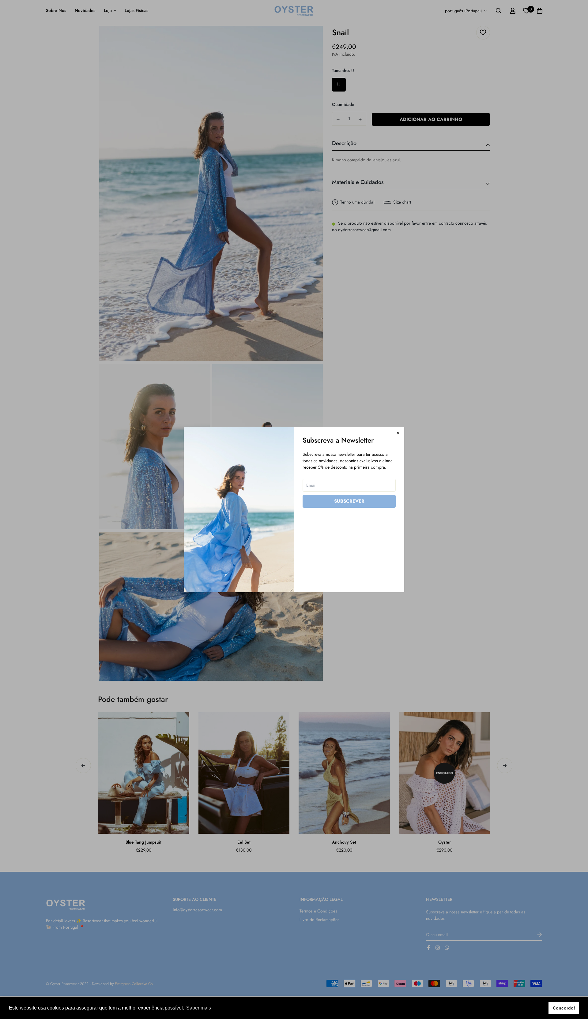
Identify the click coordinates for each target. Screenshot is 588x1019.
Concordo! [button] (564, 1008)
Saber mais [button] (198, 1007)
